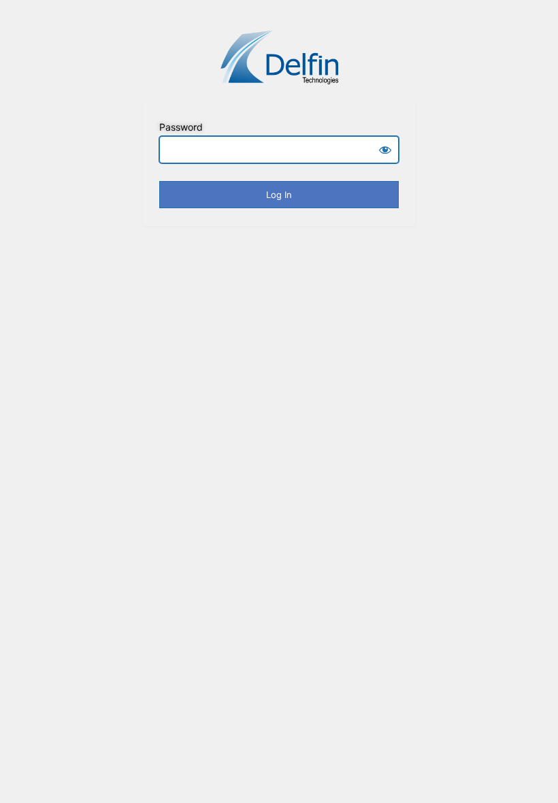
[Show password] (385, 149)
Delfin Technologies (279, 57)
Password (181, 127)
